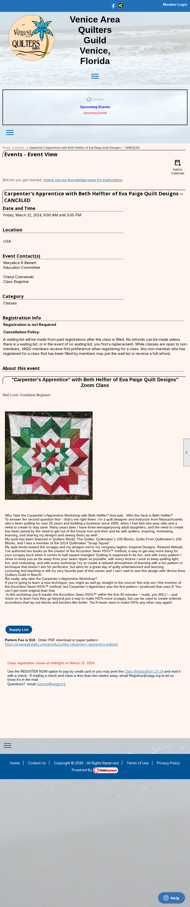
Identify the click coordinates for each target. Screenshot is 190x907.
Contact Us (37, 763)
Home (6, 147)
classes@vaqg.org (51, 683)
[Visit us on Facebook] (113, 5)
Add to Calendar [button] (177, 167)
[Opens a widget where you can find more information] (171, 898)
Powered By (82, 770)
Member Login (175, 4)
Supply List (18, 630)
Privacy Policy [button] (168, 763)
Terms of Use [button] (138, 763)
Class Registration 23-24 (143, 671)
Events (19, 147)
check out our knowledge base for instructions (82, 180)
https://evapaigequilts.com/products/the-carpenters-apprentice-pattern (61, 644)
